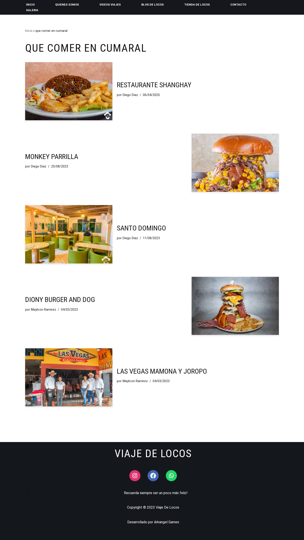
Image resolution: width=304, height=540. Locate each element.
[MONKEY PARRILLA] (235, 163)
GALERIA (32, 10)
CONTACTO (238, 4)
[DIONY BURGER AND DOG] (235, 306)
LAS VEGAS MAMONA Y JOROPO (162, 371)
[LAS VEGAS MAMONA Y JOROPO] (68, 377)
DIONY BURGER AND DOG (60, 299)
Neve (29, 534)
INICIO (30, 4)
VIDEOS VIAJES (110, 4)
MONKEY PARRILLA (51, 156)
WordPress (74, 534)
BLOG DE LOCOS (152, 4)
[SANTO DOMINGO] (68, 234)
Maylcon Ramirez (43, 310)
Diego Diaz (130, 95)
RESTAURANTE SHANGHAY (154, 85)
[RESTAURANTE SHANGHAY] (68, 91)
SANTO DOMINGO (141, 228)
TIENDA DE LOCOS (197, 4)
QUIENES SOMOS (67, 4)
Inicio (28, 31)
